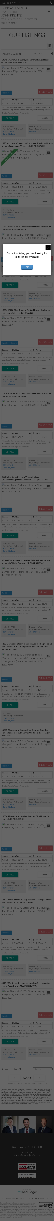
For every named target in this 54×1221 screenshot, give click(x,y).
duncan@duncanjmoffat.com (27, 1155)
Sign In (5, 3)
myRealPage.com (27, 1192)
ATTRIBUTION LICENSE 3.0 (42, 1198)
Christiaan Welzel (18, 1198)
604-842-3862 (34, 131)
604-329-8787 (8, 215)
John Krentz (11, 15)
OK (27, 267)
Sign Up (16, 3)
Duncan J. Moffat (15, 8)
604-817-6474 (8, 131)
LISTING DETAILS (10, 118)
